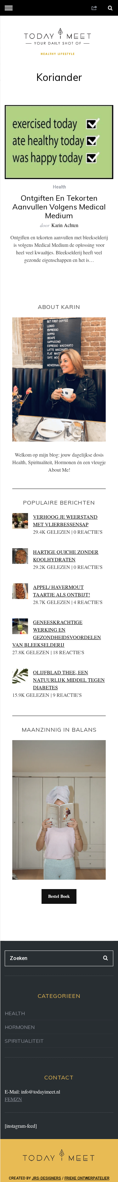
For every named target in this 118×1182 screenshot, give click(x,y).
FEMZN (13, 1099)
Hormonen (20, 1027)
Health (59, 186)
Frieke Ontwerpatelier (87, 1178)
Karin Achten (64, 225)
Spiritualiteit (24, 1041)
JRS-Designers (46, 1178)
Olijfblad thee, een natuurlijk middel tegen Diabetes (69, 680)
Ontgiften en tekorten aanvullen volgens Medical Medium (59, 206)
